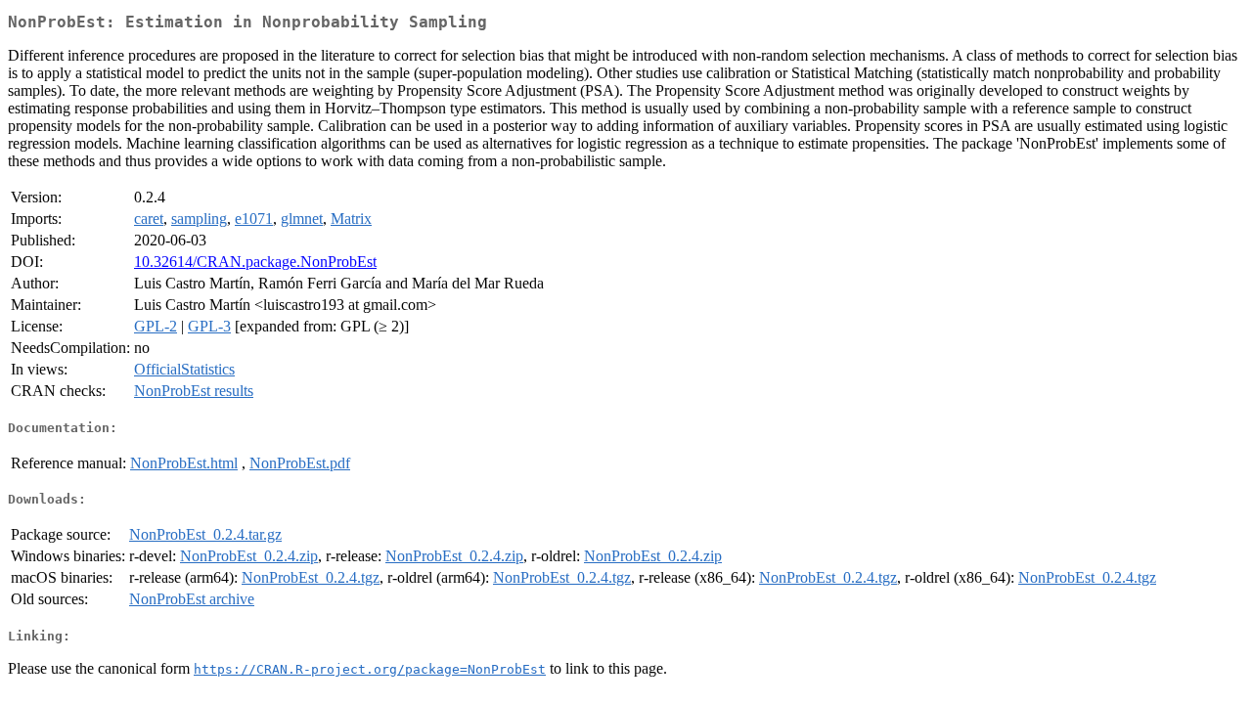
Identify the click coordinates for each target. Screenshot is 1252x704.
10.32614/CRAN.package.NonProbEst (255, 261)
